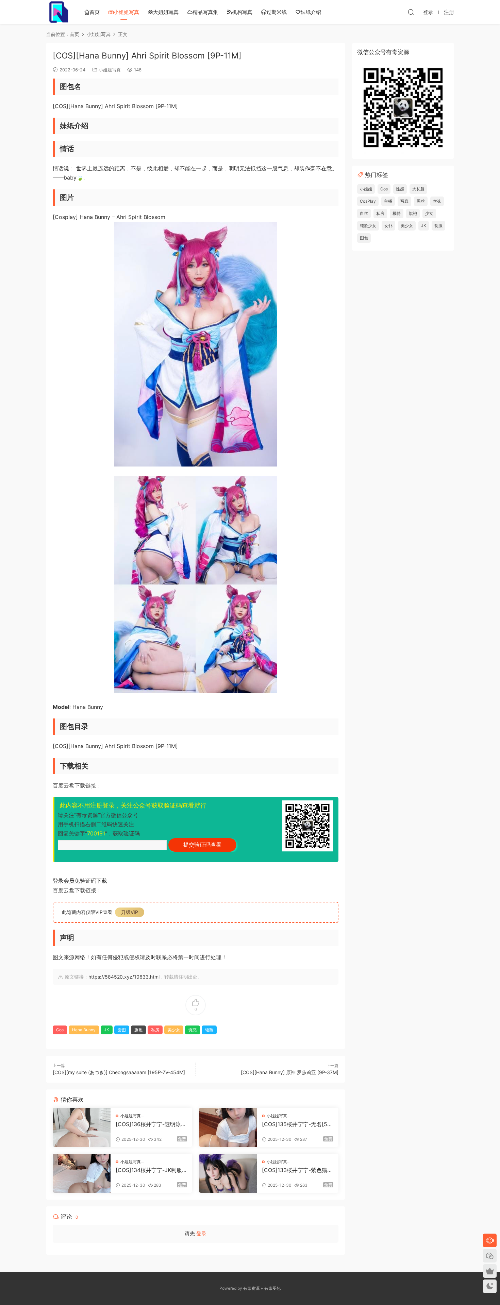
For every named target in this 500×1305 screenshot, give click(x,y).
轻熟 (209, 1029)
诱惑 (192, 1029)
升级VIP (129, 912)
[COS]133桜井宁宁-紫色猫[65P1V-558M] (297, 1170)
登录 (201, 1233)
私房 (155, 1029)
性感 (400, 188)
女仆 (388, 225)
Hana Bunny (84, 1029)
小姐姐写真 (126, 12)
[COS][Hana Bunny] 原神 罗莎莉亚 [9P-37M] (289, 1072)
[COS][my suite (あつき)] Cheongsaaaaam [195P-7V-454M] (119, 1072)
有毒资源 (251, 1288)
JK (106, 1029)
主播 (388, 201)
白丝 (364, 213)
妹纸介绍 (311, 12)
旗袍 (138, 1029)
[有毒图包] (58, 12)
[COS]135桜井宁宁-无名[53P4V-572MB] (296, 1124)
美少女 (174, 1029)
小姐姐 (366, 188)
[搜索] (410, 12)
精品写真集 (205, 12)
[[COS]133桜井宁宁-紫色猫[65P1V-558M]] (228, 1173)
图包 (364, 237)
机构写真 (242, 12)
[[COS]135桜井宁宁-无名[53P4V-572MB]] (228, 1127)
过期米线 (276, 12)
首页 (94, 12)
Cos (60, 1029)
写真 (404, 201)
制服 (438, 225)
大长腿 (418, 188)
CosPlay (368, 201)
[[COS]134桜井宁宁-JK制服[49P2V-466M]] (82, 1173)
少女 (429, 213)
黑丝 (421, 201)
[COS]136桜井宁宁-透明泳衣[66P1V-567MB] (151, 1124)
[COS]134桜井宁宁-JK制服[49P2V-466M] (149, 1170)
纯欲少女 (368, 225)
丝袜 (437, 201)
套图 (122, 1029)
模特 (397, 213)
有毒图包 (272, 1288)
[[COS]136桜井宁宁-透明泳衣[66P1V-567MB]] (82, 1127)
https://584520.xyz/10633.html (124, 977)
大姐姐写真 (166, 12)
